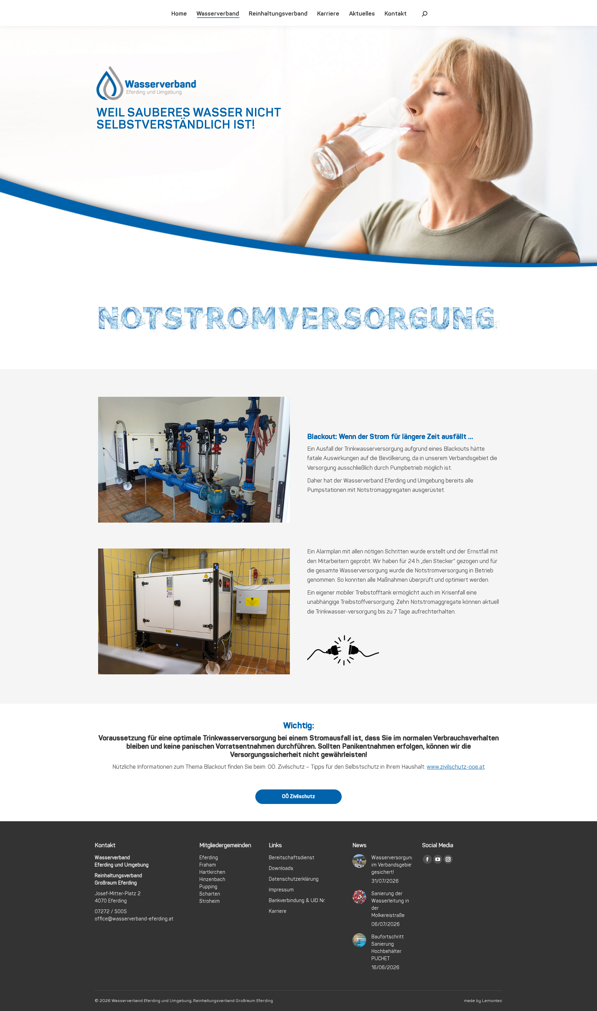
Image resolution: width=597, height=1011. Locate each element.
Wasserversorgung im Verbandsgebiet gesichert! (392, 865)
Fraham (207, 865)
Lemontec (492, 1000)
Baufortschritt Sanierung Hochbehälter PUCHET (387, 948)
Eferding (208, 858)
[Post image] (359, 861)
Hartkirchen (212, 872)
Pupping (208, 887)
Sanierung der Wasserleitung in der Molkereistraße (390, 904)
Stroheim (209, 901)
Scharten (209, 894)
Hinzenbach (212, 879)
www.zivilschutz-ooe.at (456, 767)
